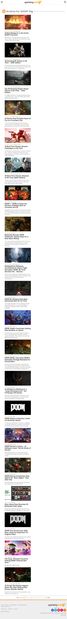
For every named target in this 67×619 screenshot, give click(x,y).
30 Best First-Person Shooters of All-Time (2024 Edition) (17, 177)
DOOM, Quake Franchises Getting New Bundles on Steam (18, 329)
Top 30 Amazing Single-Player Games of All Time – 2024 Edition (17, 90)
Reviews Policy (22, 605)
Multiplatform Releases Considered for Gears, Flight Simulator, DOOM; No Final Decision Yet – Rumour (16, 269)
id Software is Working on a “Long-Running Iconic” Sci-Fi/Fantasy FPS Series (16, 391)
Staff (16, 609)
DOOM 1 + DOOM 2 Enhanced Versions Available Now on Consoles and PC (16, 205)
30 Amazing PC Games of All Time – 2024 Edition (16, 62)
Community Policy (5, 606)
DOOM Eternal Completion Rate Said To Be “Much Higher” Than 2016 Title (17, 478)
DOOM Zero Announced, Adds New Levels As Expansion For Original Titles (16, 532)
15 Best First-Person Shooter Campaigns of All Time (16, 147)
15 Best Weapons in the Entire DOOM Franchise (17, 34)
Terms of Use (4, 605)
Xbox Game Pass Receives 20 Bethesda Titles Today (16, 505)
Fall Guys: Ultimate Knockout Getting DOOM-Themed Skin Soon (16, 561)
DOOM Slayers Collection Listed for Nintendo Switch (17, 419)
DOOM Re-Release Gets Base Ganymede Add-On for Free (16, 300)
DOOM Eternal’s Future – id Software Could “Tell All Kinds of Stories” (18, 448)
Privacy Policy (13, 605)
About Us (10, 609)
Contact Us (3, 609)
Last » (48, 597)
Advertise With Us (5, 611)
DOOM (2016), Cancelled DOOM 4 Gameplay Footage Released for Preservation (17, 360)
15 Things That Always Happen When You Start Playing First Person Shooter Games (16, 587)
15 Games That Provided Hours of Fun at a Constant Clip (18, 119)
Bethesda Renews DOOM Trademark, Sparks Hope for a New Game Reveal (16, 237)
